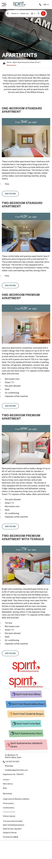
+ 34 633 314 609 (12, 762)
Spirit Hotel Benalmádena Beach (28, 704)
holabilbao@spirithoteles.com (16, 770)
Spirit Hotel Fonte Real (28, 723)
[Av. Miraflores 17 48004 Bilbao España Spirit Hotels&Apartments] (4, 756)
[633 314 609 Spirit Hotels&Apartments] (40, 4)
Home (9, 62)
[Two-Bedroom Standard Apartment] (26, 236)
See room (10, 194)
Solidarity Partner (10, 833)
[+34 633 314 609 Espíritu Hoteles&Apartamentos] (4, 766)
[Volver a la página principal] (26, 666)
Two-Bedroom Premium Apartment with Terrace (23, 537)
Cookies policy (8, 808)
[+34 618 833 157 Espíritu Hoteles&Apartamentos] (4, 762)
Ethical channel (9, 816)
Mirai (16, 837)
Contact (6, 780)
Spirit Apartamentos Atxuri (28, 733)
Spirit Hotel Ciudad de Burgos (28, 713)
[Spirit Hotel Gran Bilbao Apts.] (14, 694)
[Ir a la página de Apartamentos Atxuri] (19, 4)
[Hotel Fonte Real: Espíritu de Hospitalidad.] (14, 724)
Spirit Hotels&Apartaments (13, 825)
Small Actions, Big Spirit (12, 829)
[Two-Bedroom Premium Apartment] (26, 448)
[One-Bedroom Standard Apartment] (26, 141)
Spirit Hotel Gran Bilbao (28, 694)
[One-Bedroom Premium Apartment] (26, 328)
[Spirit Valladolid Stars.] (8, 745)
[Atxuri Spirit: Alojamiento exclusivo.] (12, 733)
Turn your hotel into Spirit (13, 821)
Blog (5, 788)
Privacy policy (8, 803)
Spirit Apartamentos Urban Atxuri (26, 62)
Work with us (8, 784)
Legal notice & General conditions (16, 799)
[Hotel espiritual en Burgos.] (11, 714)
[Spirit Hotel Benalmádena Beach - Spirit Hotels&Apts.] (9, 704)
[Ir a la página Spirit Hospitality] (26, 682)
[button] (43, 13)
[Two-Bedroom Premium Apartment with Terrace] (26, 569)
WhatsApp (9, 766)
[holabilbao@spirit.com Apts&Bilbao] (4, 770)
